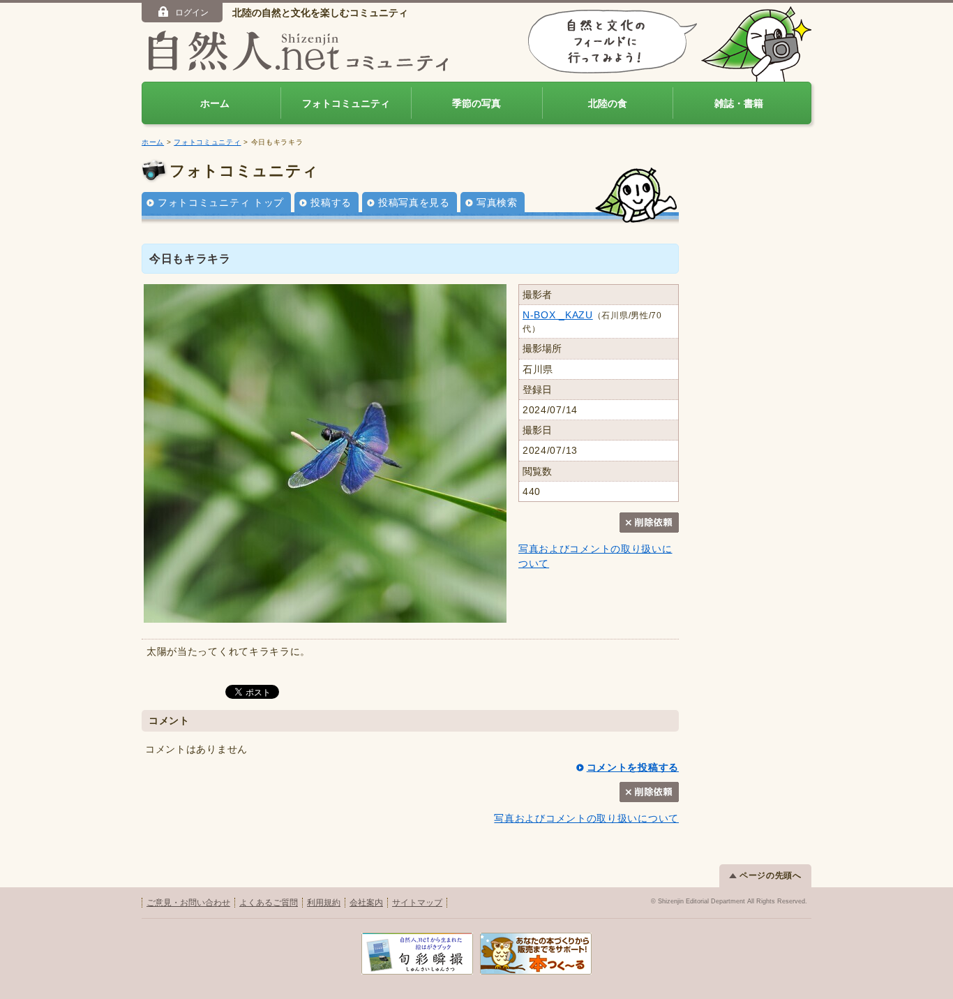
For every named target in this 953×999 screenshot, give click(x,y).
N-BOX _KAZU (558, 314)
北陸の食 (607, 103)
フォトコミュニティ (346, 103)
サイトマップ (417, 903)
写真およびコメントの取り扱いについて (586, 818)
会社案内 (366, 903)
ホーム (215, 103)
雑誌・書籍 (738, 103)
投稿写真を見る (414, 202)
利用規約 (323, 903)
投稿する (331, 202)
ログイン (192, 12)
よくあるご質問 (268, 903)
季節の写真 (476, 103)
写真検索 (497, 202)
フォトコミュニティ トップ (221, 202)
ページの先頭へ (771, 875)
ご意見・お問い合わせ (188, 903)
